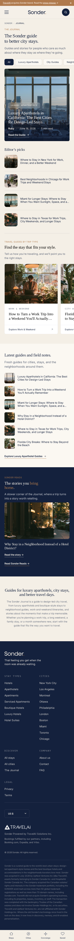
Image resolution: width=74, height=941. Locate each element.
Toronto (44, 732)
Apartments (11, 695)
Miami (43, 726)
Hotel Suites (11, 720)
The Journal (11, 770)
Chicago (44, 738)
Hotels (8, 683)
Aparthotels (11, 689)
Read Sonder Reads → (16, 563)
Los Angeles (46, 689)
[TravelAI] (17, 827)
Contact (44, 764)
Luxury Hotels (12, 714)
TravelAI (7, 3)
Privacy (8, 788)
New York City (47, 683)
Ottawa (43, 701)
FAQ (41, 770)
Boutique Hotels (14, 707)
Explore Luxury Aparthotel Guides (23, 456)
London (44, 714)
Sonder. (16, 852)
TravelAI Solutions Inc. (39, 833)
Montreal (44, 695)
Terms (8, 795)
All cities (9, 764)
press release (49, 3)
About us (44, 757)
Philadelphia (46, 707)
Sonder (8, 23)
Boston (43, 720)
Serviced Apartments (17, 701)
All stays (9, 757)
